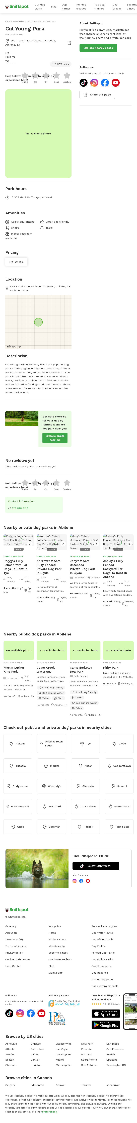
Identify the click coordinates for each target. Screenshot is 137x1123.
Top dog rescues (81, 6)
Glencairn (88, 786)
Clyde (122, 743)
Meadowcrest (20, 806)
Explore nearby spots (98, 47)
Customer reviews (60, 959)
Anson (88, 765)
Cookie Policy (90, 1107)
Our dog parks (40, 6)
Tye (88, 743)
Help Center (13, 966)
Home (52, 932)
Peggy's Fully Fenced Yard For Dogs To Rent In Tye (15, 567)
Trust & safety (14, 939)
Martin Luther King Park (14, 669)
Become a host (57, 952)
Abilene (21, 743)
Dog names (66, 6)
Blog (53, 6)
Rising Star (122, 826)
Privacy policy (14, 952)
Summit (122, 786)
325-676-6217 (20, 508)
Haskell (88, 826)
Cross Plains (88, 806)
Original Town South (54, 743)
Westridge (54, 786)
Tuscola (21, 765)
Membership (56, 946)
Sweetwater (122, 806)
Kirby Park (110, 667)
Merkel (54, 765)
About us (11, 932)
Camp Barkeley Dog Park (81, 669)
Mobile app (55, 972)
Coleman (54, 826)
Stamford (54, 806)
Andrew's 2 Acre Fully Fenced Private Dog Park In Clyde (49, 567)
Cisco (20, 826)
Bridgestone (21, 786)
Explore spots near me (55, 437)
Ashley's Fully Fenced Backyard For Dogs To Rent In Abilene (115, 569)
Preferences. (49, 1111)
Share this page (100, 94)
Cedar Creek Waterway (46, 669)
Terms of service (16, 946)
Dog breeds (117, 6)
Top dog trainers (99, 6)
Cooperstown (122, 765)
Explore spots (57, 939)
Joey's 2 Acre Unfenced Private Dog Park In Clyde (82, 567)
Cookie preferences (17, 959)
